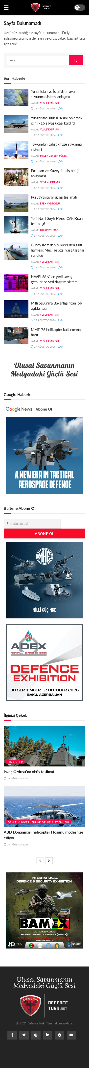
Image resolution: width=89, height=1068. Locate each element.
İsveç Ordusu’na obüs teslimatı (29, 771)
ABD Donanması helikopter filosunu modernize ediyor (43, 834)
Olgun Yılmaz (49, 230)
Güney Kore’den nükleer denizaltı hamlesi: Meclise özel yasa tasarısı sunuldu (57, 250)
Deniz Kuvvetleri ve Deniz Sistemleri (38, 822)
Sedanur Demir (50, 182)
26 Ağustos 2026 (17, 778)
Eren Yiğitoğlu (50, 203)
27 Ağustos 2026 (44, 209)
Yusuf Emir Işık (49, 103)
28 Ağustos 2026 (44, 108)
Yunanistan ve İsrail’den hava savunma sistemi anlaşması (52, 94)
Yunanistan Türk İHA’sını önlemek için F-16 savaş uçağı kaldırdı (56, 120)
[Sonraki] (49, 860)
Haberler (15, 762)
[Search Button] (76, 60)
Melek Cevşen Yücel (53, 155)
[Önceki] (40, 860)
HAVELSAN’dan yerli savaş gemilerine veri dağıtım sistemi (54, 279)
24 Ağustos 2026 (17, 844)
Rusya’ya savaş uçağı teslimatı (54, 197)
